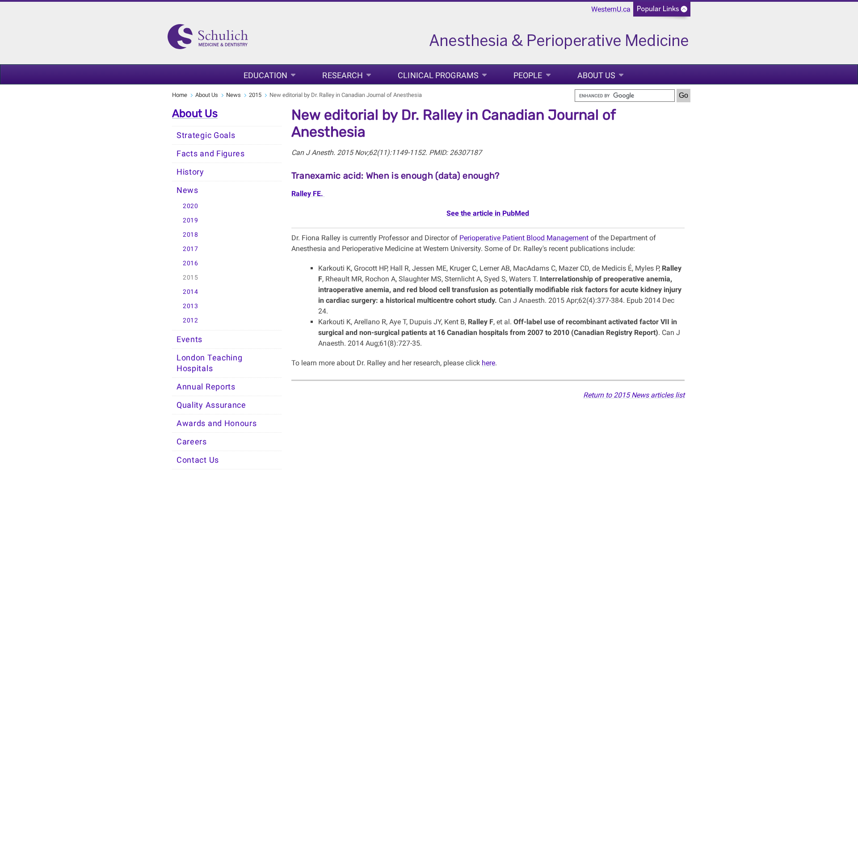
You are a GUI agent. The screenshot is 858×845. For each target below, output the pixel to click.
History (190, 171)
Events (189, 339)
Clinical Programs (438, 75)
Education (266, 75)
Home (179, 95)
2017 (190, 249)
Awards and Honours (217, 423)
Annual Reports (206, 386)
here (488, 363)
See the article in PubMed (487, 213)
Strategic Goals (206, 135)
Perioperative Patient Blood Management (524, 238)
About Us (596, 75)
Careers (192, 441)
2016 (190, 263)
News (233, 95)
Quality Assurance (211, 405)
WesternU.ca (611, 9)
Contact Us (198, 460)
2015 (255, 95)
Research (342, 75)
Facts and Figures (211, 153)
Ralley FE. (308, 193)
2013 (190, 306)
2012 (190, 320)
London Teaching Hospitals (210, 363)
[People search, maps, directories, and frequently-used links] (661, 12)
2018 (190, 234)
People (528, 75)
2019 (190, 220)
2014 (190, 292)
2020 (190, 206)
